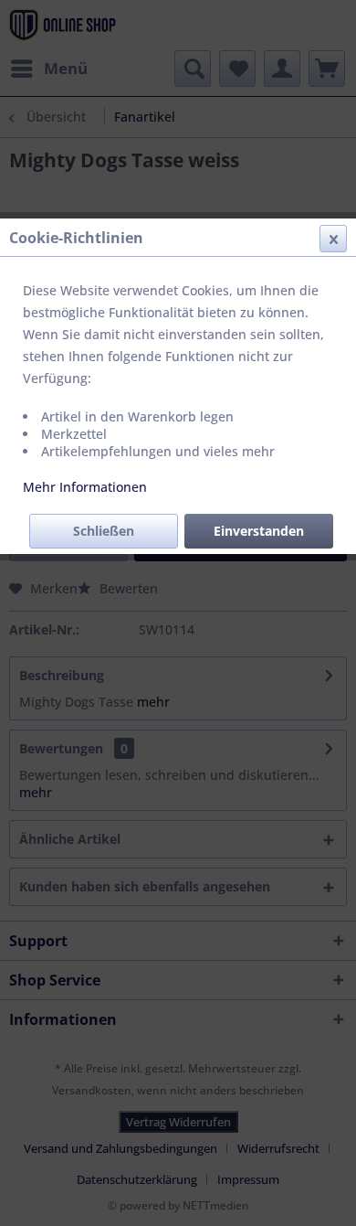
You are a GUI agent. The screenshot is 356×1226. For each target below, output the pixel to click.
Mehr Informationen (85, 487)
